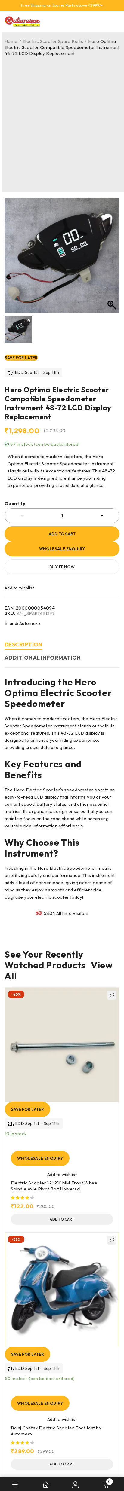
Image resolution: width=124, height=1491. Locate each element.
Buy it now (62, 566)
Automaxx (30, 623)
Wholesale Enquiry (62, 548)
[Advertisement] (62, 121)
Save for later (21, 357)
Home (11, 41)
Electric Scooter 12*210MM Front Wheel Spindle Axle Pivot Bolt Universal (54, 1186)
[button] (62, 1219)
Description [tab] (23, 644)
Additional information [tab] (43, 657)
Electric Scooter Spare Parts (53, 41)
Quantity (15, 503)
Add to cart (62, 533)
